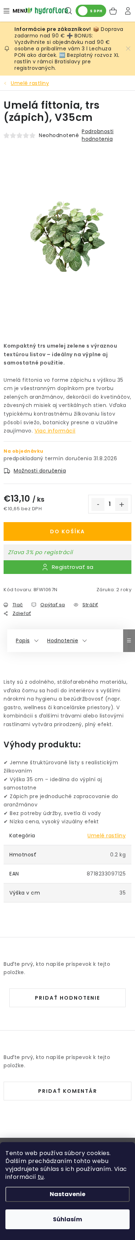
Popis (23, 640)
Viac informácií (55, 430)
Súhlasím (67, 1219)
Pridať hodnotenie (67, 997)
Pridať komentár (67, 1091)
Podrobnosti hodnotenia (98, 135)
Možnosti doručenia (40, 470)
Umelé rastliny (106, 835)
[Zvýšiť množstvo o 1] (121, 504)
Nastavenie (67, 1194)
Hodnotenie (62, 640)
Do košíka (67, 531)
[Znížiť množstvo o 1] (97, 504)
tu (41, 1177)
